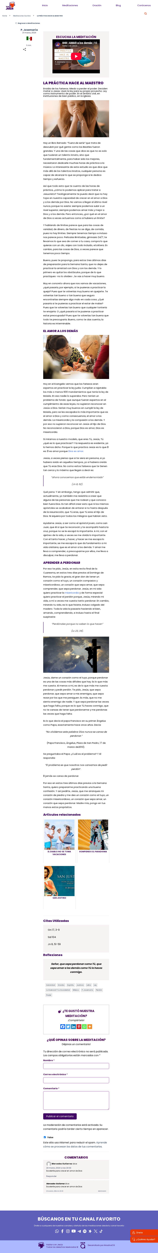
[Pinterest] (79, 1026)
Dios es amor (75, 451)
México (76, 990)
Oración (96, 5)
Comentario (51, 1088)
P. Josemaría (29, 30)
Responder (51, 1176)
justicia (80, 985)
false (50, 1137)
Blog (118, 5)
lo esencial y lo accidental (58, 990)
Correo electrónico (55, 1074)
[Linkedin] (73, 1026)
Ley (95, 985)
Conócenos (144, 5)
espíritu (70, 985)
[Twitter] (68, 1026)
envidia (61, 985)
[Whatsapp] (84, 1026)
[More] (89, 1026)
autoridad (50, 985)
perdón (99, 990)
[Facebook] (62, 1026)
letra (89, 985)
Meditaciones (70, 5)
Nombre (49, 1060)
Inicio (45, 5)
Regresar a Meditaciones (27, 23)
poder (48, 995)
